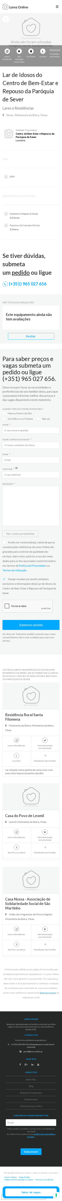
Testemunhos (31, 1099)
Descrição (8, 484)
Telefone (7, 469)
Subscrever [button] (31, 1151)
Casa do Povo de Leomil (24, 815)
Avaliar (31, 336)
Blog (31, 1086)
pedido (21, 272)
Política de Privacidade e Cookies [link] (18, 1179)
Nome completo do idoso (16, 439)
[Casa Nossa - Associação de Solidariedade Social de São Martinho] (31, 880)
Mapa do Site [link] (24, 1177)
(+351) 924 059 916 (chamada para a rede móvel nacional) (32, 1045)
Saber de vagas (31, 1192)
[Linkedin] (32, 1064)
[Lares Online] (15, 7)
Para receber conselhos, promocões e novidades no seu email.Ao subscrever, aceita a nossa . (31, 1133)
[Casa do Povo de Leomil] (31, 796)
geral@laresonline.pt (33, 1051)
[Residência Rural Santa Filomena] (31, 695)
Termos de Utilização (14, 570)
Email (5, 454)
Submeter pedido (31, 625)
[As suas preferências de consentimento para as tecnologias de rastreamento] (56, 1195)
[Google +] (26, 1064)
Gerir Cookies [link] (10, 1177)
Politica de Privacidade (32, 565)
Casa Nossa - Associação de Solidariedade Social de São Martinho (27, 903)
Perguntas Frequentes (31, 1092)
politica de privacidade (44, 1134)
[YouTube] (38, 1064)
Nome (5, 424)
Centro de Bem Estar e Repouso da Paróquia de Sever (35, 135)
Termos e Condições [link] (44, 1179)
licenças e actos (48, 992)
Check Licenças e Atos (31, 1106)
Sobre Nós (31, 1079)
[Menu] (57, 6)
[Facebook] (20, 1064)
